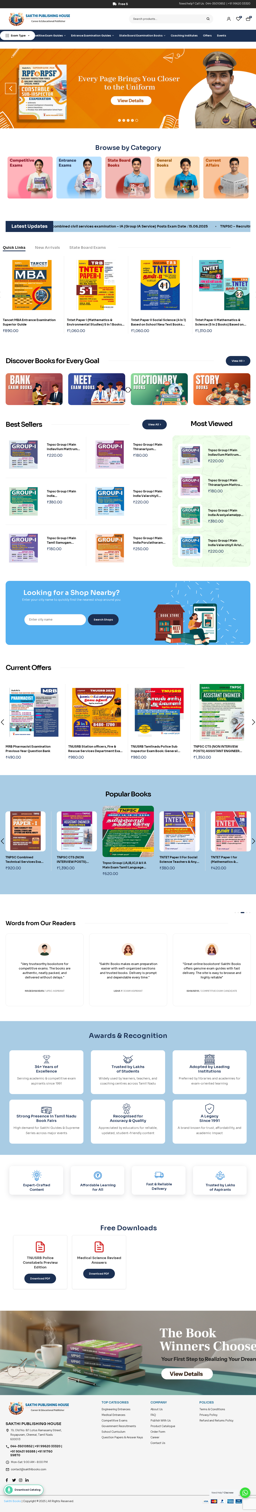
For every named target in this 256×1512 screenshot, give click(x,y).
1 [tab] (119, 120)
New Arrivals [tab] (47, 247)
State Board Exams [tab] (87, 247)
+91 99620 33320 (239, 3)
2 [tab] (123, 120)
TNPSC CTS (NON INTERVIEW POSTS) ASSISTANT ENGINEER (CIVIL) (154, 751)
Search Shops (103, 619)
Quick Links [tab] (14, 247)
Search (208, 18)
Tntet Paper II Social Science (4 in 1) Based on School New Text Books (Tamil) (158, 324)
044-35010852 (216, 3)
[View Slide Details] (128, 89)
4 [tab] (132, 120)
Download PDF (40, 1278)
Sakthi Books (13, 1501)
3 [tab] (128, 120)
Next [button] (245, 88)
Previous (2, 722)
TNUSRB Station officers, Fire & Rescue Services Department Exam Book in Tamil (33, 751)
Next (130, 390)
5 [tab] (136, 120)
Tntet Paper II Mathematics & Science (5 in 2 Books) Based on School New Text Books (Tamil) (219, 324)
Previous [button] (10, 88)
